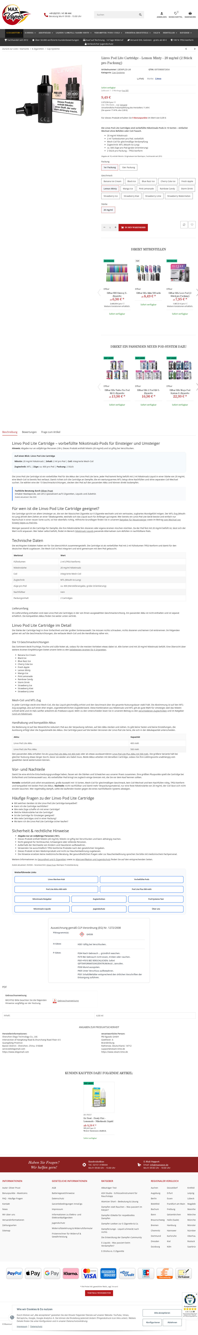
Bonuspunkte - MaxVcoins (14, 1193)
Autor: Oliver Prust (11, 1187)
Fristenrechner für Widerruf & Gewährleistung (66, 1235)
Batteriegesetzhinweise (63, 1193)
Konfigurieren (153, 1322)
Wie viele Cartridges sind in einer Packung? (35, 818)
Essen (170, 1198)
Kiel (169, 1241)
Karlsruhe (172, 1236)
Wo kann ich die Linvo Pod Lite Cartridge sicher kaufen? (41, 821)
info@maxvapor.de (159, 1164)
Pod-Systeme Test (156, 899)
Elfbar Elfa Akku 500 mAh (148, 293)
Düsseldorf (172, 1187)
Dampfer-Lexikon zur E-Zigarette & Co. (119, 1223)
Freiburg (171, 1209)
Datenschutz (36, 1326)
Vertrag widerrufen (99, 1293)
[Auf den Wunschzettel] (192, 224)
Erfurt (170, 1193)
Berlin (154, 1198)
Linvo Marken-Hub (56, 879)
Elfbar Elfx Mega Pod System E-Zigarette (180, 392)
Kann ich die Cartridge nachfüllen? (31, 806)
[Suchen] (140, 14)
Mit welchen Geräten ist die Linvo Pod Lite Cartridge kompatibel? (45, 803)
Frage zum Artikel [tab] (50, 432)
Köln (169, 1246)
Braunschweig (158, 1219)
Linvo (158, 78)
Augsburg (155, 1193)
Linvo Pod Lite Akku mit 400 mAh (64, 754)
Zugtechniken (99, 899)
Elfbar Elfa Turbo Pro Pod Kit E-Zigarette (117, 392)
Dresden (155, 1241)
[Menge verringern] (104, 227)
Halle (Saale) (173, 1219)
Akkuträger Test (109, 1187)
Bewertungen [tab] (29, 432)
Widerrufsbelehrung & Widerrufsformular (72, 1228)
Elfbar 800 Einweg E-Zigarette (117, 295)
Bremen (155, 1225)
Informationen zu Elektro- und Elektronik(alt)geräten (66, 1216)
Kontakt (6, 1203)
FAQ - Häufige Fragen (12, 1198)
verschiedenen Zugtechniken (153, 710)
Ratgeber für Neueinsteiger (133, 519)
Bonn (153, 1214)
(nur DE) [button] (125, 90)
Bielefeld (155, 1203)
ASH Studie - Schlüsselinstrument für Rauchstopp (119, 1195)
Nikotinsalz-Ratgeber (42, 899)
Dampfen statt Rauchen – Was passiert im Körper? (121, 1208)
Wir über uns (8, 1214)
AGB (54, 1187)
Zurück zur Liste (10, 48)
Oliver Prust (47, 490)
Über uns (156, 909)
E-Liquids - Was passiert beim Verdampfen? (115, 1244)
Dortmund (156, 1236)
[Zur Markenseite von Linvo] (140, 78)
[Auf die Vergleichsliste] (184, 224)
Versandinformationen (13, 1219)
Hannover (171, 1230)
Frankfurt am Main (176, 1203)
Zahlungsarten (9, 1225)
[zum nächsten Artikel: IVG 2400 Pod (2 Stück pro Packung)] (186, 49)
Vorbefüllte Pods (141, 879)
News (5, 1209)
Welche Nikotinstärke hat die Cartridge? (33, 812)
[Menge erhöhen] (115, 227)
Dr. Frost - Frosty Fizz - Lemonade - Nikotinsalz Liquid (98, 1120)
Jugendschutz (99, 909)
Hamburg (171, 1225)
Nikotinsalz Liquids (84, 531)
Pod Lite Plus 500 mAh (141, 889)
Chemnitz (155, 1230)
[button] (185, 33)
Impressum (22, 1326)
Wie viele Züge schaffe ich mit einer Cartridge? (37, 809)
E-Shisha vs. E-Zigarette (112, 1251)
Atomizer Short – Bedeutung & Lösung (119, 1201)
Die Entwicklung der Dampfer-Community (121, 1237)
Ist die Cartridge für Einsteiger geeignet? (34, 815)
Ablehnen (172, 1322)
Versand (123, 105)
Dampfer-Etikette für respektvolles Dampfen (118, 1217)
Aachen (154, 1187)
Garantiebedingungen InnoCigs (67, 1203)
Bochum (155, 1209)
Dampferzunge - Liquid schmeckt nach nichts (120, 1230)
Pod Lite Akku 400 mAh (56, 889)
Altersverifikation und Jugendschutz (93, 859)
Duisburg (155, 1246)
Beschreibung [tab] (9, 432)
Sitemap (6, 1230)
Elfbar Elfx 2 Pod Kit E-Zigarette (148, 392)
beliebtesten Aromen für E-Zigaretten (88, 649)
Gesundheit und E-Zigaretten (52, 859)
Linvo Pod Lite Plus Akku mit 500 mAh (130, 754)
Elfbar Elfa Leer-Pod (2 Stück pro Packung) (180, 295)
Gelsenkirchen (174, 1214)
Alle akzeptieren (162, 1313)
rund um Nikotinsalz (22, 713)
